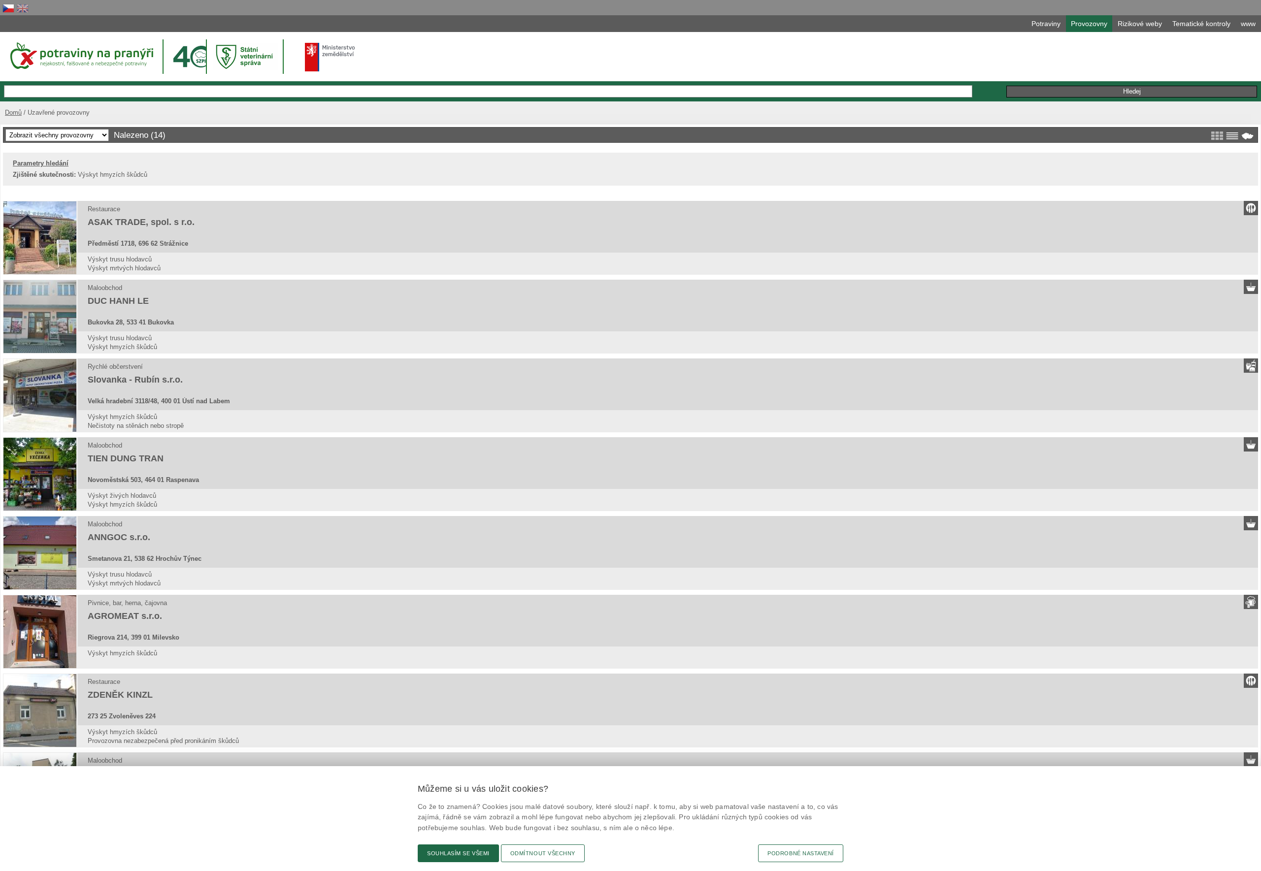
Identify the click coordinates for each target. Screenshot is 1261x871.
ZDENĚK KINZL (120, 695)
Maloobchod (105, 287)
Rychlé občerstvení (115, 366)
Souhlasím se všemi (458, 853)
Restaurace (104, 209)
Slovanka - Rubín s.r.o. (135, 380)
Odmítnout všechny (542, 853)
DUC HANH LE (118, 301)
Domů (13, 112)
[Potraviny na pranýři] (81, 55)
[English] (23, 8)
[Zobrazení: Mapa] (1247, 135)
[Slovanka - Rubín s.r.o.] (40, 395)
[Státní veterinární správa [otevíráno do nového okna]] (246, 56)
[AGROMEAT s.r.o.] (40, 632)
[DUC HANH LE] (40, 317)
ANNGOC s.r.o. (119, 537)
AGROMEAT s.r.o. (125, 616)
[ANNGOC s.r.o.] (40, 553)
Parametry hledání (40, 163)
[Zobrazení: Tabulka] (1232, 135)
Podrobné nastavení (800, 853)
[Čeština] (8, 8)
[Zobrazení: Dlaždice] (1217, 135)
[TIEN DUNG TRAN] (40, 474)
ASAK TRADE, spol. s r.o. (141, 222)
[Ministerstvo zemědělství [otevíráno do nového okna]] (330, 57)
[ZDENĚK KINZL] (40, 710)
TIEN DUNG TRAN (126, 458)
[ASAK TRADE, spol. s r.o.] (40, 238)
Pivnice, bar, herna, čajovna (127, 603)
